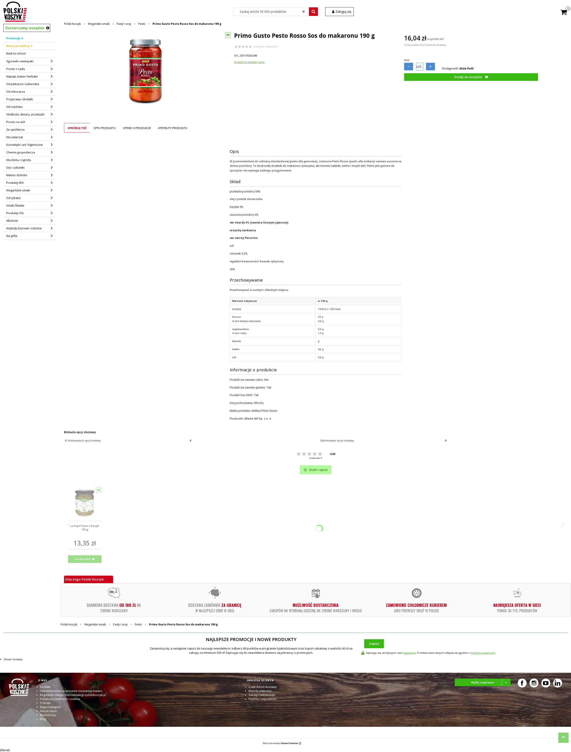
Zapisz (374, 643)
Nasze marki (48, 711)
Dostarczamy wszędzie (24, 27)
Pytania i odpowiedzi (262, 699)
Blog (43, 719)
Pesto (141, 24)
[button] (313, 11)
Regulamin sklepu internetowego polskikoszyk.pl (73, 695)
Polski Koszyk (72, 24)
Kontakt (45, 687)
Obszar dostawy (13, 659)
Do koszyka (82, 559)
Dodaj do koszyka (468, 77)
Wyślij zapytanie (489, 682)
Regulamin (409, 652)
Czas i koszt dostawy (262, 687)
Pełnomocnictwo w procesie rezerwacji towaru (71, 691)
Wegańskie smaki (99, 24)
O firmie (45, 703)
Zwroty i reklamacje (261, 695)
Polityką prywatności (483, 652)
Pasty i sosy (124, 24)
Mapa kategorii (50, 707)
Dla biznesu (48, 715)
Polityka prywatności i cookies (60, 699)
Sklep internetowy (280, 743)
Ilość (406, 60)
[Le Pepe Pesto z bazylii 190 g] (84, 502)
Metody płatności (259, 691)
